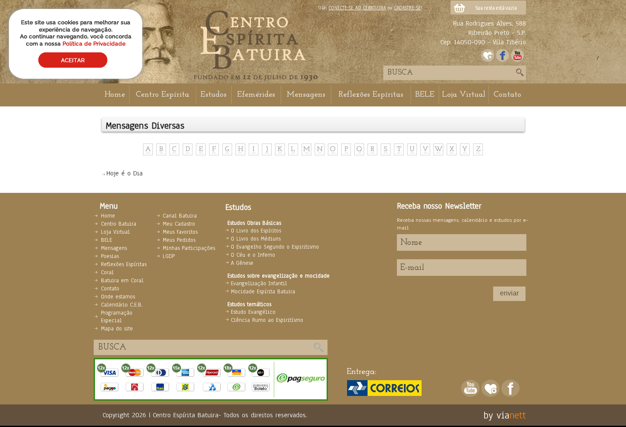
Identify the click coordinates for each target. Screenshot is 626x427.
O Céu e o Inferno (253, 255)
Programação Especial (116, 316)
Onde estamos (118, 297)
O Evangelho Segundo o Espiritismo (275, 247)
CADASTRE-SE (407, 7)
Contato (507, 95)
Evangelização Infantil (259, 283)
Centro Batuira (118, 224)
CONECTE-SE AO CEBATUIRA (357, 7)
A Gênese (242, 263)
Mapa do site (117, 328)
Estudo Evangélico (253, 312)
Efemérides (256, 95)
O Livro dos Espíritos (256, 231)
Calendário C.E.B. (122, 305)
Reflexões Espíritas (371, 95)
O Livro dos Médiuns (256, 239)
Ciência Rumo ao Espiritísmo (267, 320)
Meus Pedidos (179, 240)
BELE (425, 95)
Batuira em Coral (122, 280)
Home (114, 95)
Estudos (213, 95)
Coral (107, 272)
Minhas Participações (189, 248)
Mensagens (306, 95)
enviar (509, 293)
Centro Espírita (162, 95)
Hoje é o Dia (124, 173)
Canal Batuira (180, 216)
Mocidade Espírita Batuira (263, 291)
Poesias (110, 256)
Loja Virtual (463, 95)
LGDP (169, 256)
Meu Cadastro (179, 224)
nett (517, 415)
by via (496, 415)
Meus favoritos (180, 232)
